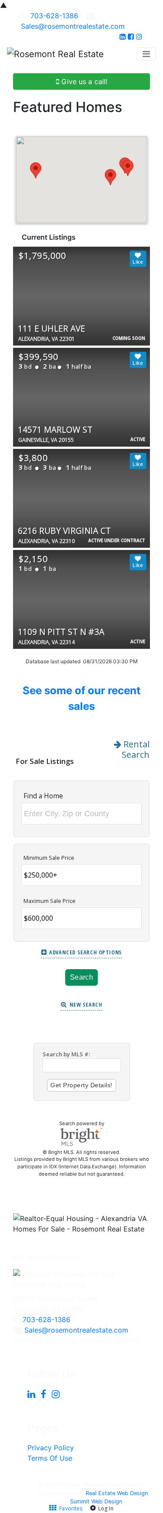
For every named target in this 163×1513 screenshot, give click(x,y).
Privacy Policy (50, 1447)
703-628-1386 (54, 15)
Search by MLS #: (66, 1054)
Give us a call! (83, 81)
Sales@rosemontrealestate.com (73, 26)
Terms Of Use (49, 1458)
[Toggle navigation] (146, 54)
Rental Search (135, 749)
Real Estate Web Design (117, 1493)
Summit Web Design (96, 1501)
